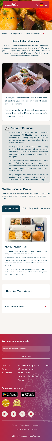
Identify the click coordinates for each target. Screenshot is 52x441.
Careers (5, 369)
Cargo (21, 380)
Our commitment (26, 369)
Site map (35, 429)
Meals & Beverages (33, 33)
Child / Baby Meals (30, 208)
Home (4, 33)
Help (48, 365)
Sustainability (24, 372)
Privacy (14, 425)
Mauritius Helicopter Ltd (29, 365)
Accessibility (36, 425)
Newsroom (7, 372)
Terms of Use (24, 425)
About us (6, 365)
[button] (41, 4)
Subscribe (26, 356)
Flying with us (16, 33)
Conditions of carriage (21, 429)
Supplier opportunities (28, 376)
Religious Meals (11, 208)
